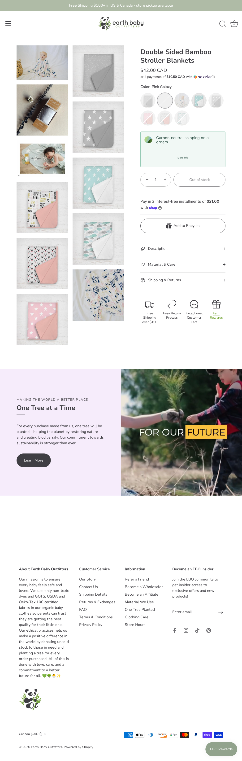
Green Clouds (182, 118)
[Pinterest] (208, 630)
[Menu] (8, 23)
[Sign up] (220, 612)
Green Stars (199, 100)
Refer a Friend (137, 579)
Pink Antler (165, 118)
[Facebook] (174, 630)
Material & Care (161, 264)
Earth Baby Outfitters (46, 747)
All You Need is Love (182, 100)
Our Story (87, 579)
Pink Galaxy (165, 100)
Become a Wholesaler (144, 586)
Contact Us (88, 586)
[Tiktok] (197, 630)
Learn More (33, 460)
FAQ (83, 609)
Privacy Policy (90, 624)
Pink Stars (148, 118)
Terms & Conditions (96, 617)
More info (182, 157)
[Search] (222, 24)
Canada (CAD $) (30, 734)
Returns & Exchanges (97, 602)
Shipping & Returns (164, 280)
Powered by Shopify (78, 747)
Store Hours (135, 624)
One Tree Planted (140, 609)
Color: (156, 87)
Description (157, 248)
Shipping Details (93, 594)
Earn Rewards (216, 315)
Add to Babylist (186, 225)
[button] (182, 77)
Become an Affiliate (141, 594)
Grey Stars (216, 100)
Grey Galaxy (148, 100)
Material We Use (139, 602)
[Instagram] (186, 630)
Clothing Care (136, 617)
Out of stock (199, 179)
